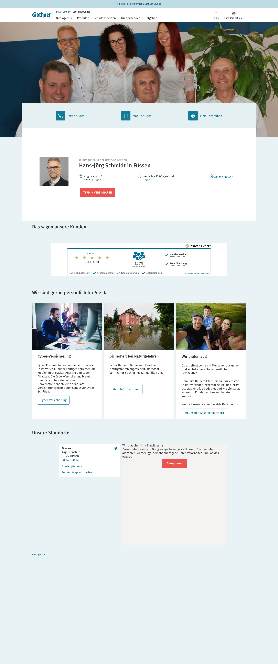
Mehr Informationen (126, 389)
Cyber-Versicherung (53, 400)
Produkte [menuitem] (83, 18)
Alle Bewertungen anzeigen (196, 273)
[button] (234, 15)
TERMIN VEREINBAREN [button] (97, 192)
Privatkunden (63, 11)
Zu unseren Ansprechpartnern (204, 413)
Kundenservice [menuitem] (130, 18)
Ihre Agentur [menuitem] (64, 18)
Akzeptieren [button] (175, 463)
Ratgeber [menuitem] (151, 18)
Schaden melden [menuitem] (105, 18)
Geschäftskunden (81, 11)
